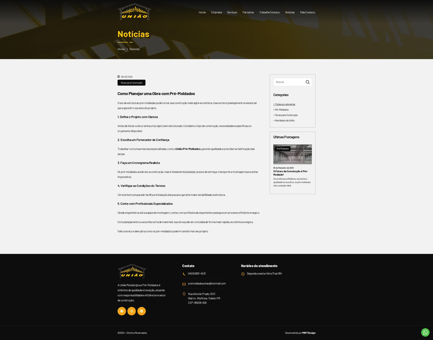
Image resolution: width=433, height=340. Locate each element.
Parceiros (248, 12)
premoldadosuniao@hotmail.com (207, 283)
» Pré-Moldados (281, 109)
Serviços (232, 12)
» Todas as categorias (284, 104)
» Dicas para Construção (285, 114)
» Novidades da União (283, 120)
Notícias (289, 12)
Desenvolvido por (300, 332)
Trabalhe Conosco (269, 12)
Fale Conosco (307, 12)
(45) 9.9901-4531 (197, 273)
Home (202, 12)
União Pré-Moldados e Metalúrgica (134, 11)
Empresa (216, 12)
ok (307, 82)
